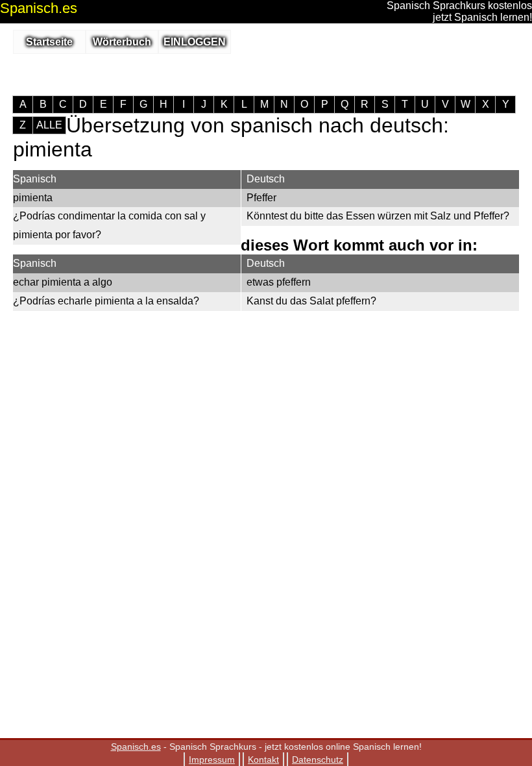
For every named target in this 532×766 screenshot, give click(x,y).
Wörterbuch (122, 41)
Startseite (49, 41)
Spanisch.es (136, 746)
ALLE (49, 125)
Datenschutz (317, 759)
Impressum (212, 759)
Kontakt (263, 759)
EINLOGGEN (194, 41)
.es (38, 8)
